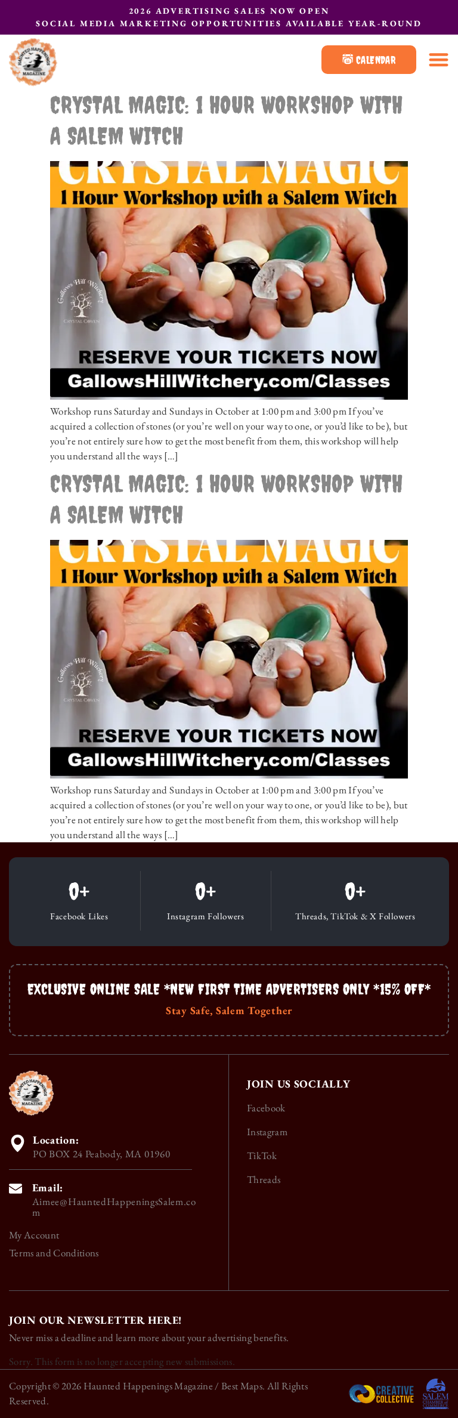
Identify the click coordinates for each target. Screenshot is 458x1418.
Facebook (266, 1108)
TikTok (262, 1155)
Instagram (267, 1132)
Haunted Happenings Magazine (148, 1385)
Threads (263, 1179)
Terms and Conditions (54, 1252)
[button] (438, 59)
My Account (34, 1234)
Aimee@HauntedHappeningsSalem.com (114, 1207)
